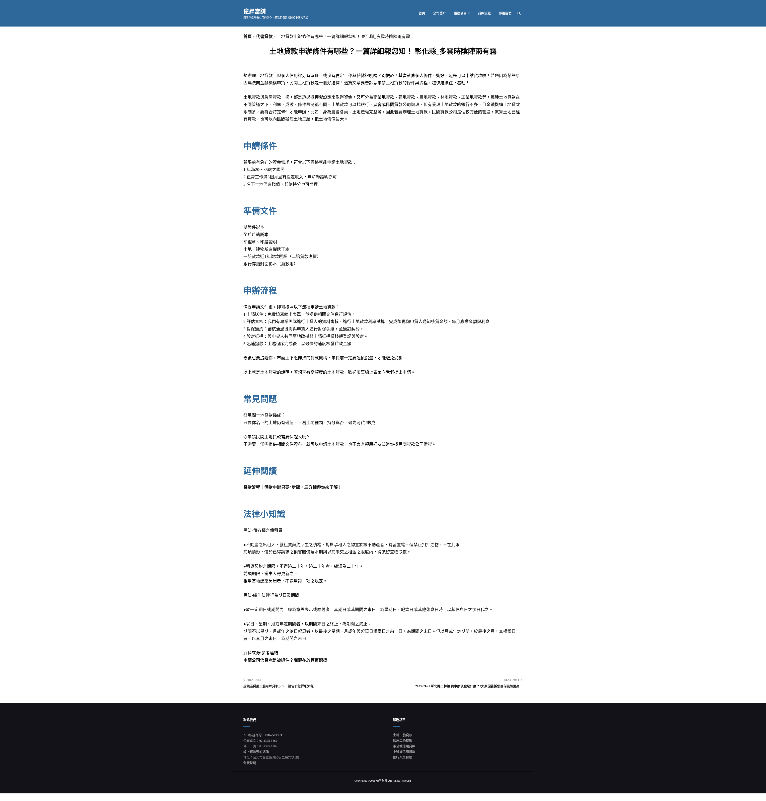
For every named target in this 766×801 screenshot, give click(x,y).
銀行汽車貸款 (402, 757)
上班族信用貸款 (404, 752)
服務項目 (460, 13)
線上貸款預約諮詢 (256, 752)
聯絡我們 (505, 13)
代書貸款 (264, 36)
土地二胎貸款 (402, 735)
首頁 (422, 13)
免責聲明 (249, 763)
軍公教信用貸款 (404, 746)
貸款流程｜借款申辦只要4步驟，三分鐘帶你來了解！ (292, 487)
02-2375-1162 (268, 740)
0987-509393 (273, 735)
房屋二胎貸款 (402, 740)
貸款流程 (484, 13)
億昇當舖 (254, 11)
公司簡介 (439, 13)
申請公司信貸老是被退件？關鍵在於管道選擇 (285, 660)
